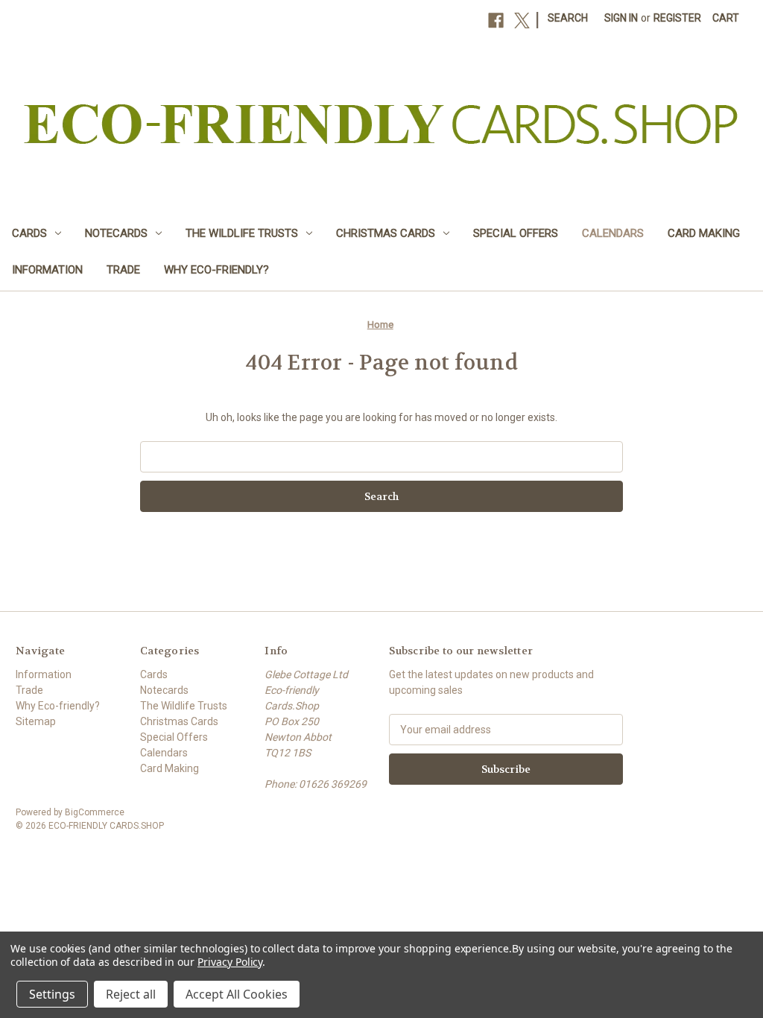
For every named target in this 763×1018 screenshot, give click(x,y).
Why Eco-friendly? (216, 269)
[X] (522, 20)
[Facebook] (496, 20)
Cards (29, 233)
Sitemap (36, 721)
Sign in (621, 18)
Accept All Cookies (237, 994)
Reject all (131, 994)
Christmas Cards (385, 233)
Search (568, 18)
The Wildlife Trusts (242, 233)
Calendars (613, 233)
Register (677, 18)
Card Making (704, 233)
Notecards (116, 233)
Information (47, 269)
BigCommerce (94, 812)
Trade (123, 269)
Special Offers (515, 233)
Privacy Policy (229, 962)
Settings (52, 994)
